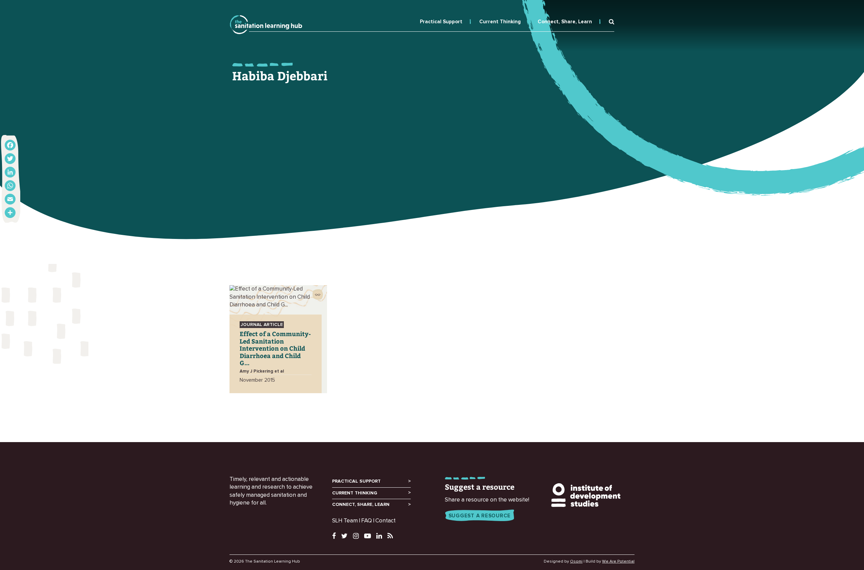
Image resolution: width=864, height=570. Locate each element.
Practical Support (441, 21)
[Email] (10, 199)
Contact (385, 521)
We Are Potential (618, 562)
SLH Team (345, 521)
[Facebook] (10, 145)
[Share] (10, 212)
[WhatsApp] (10, 185)
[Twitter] (10, 158)
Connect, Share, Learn (565, 21)
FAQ (366, 521)
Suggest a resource (480, 515)
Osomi (576, 562)
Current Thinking (500, 21)
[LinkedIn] (10, 172)
